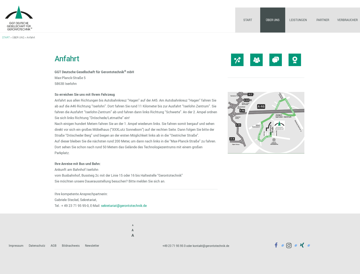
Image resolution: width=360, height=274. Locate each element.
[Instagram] (290, 245)
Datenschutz (37, 246)
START (6, 37)
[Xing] (303, 245)
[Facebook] (277, 245)
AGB (53, 246)
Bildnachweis (71, 246)
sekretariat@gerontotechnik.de (124, 205)
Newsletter (92, 246)
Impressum (16, 246)
